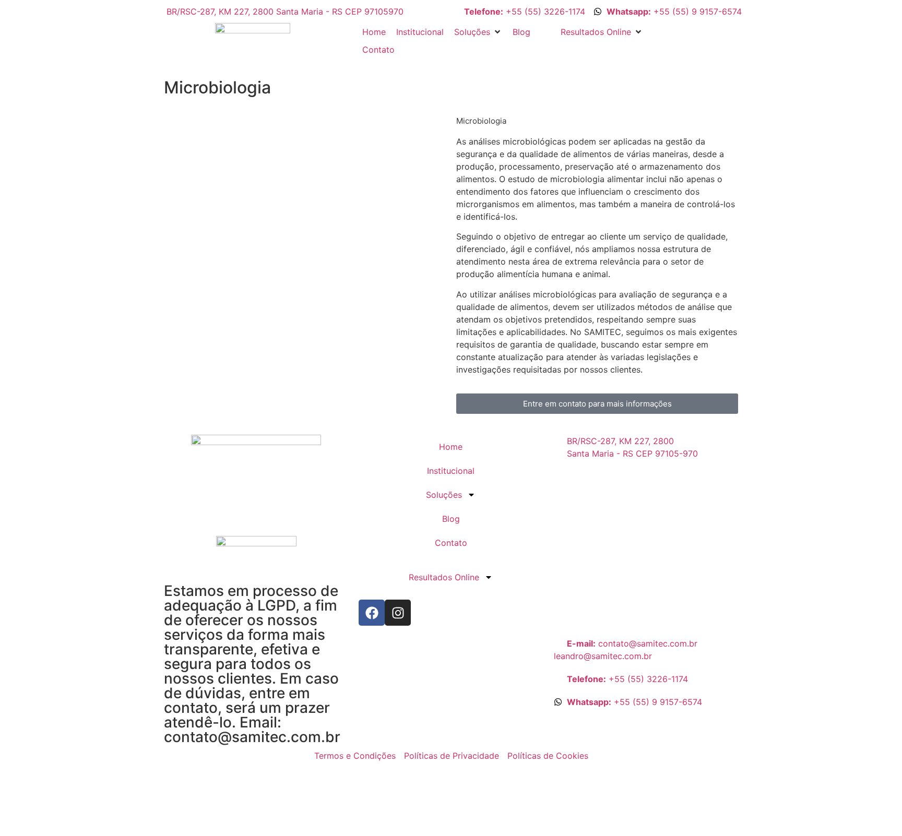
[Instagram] (398, 613)
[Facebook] (372, 613)
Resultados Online (444, 577)
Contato (451, 543)
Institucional (450, 470)
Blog (451, 518)
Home (450, 446)
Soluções (444, 494)
